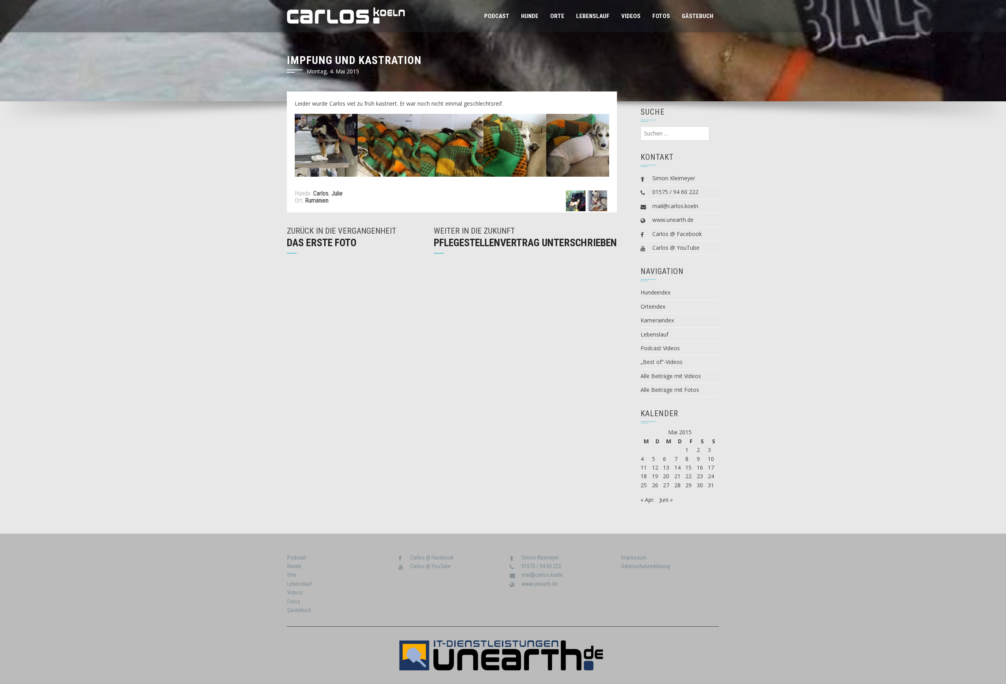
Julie (337, 193)
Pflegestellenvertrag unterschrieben (525, 243)
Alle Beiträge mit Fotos (670, 389)
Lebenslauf (592, 16)
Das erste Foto (321, 243)
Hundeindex (655, 292)
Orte (557, 16)
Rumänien (317, 200)
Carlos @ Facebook (677, 234)
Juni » (666, 499)
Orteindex (653, 306)
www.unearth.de (673, 219)
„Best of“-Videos (662, 362)
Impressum (633, 557)
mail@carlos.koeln (675, 206)
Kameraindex (657, 320)
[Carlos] (576, 200)
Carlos (321, 193)
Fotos (661, 16)
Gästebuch (697, 16)
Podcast (496, 16)
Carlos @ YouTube (675, 247)
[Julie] (597, 200)
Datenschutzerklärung (645, 566)
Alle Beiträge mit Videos (671, 376)
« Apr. (648, 499)
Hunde (529, 16)
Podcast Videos (660, 348)
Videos (631, 16)
